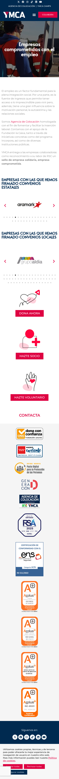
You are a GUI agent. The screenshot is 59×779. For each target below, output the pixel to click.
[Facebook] (20, 737)
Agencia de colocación (21, 6)
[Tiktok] (32, 737)
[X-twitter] (14, 737)
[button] (34, 14)
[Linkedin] (38, 737)
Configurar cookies (15, 772)
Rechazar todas (34, 766)
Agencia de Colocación (25, 121)
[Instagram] (26, 737)
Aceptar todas (13, 766)
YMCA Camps (44, 6)
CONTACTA (29, 415)
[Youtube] (44, 737)
